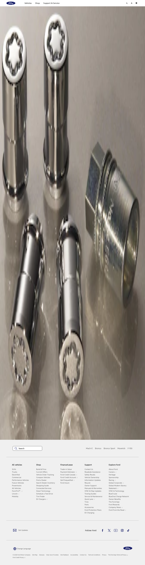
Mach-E (89, 448)
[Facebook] (103, 530)
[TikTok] (128, 530)
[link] (34, 555)
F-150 (130, 448)
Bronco (98, 448)
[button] (22, 548)
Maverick (121, 448)
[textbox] (27, 448)
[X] (109, 530)
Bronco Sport (109, 448)
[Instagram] (122, 530)
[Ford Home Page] (127, 548)
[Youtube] (116, 530)
